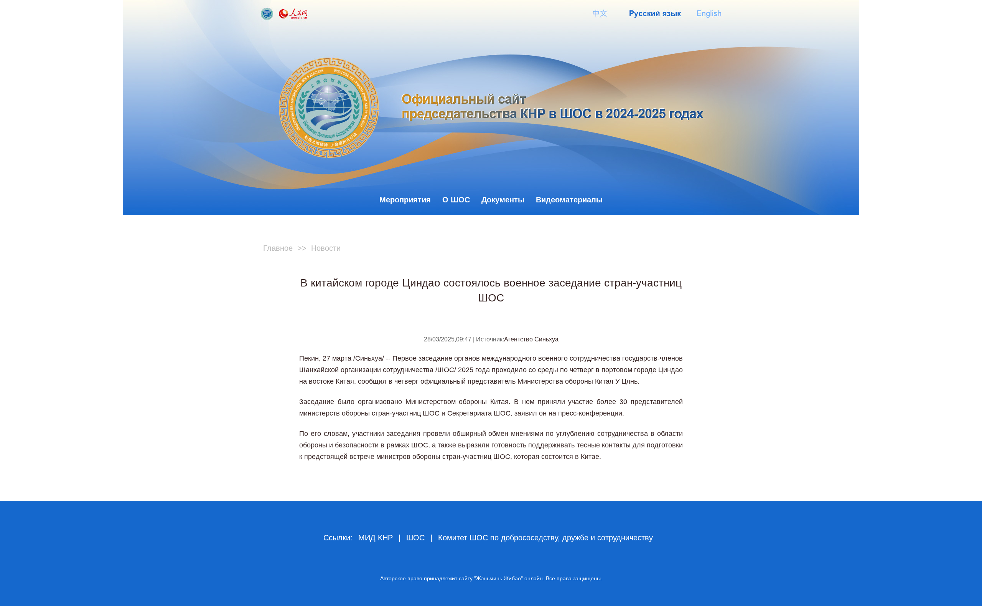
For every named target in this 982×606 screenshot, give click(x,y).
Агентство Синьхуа (531, 339)
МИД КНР (375, 537)
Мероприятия (405, 199)
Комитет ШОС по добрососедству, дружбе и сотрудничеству (545, 537)
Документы (502, 199)
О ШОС (456, 199)
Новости (326, 248)
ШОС (415, 537)
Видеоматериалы (569, 199)
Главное (278, 248)
